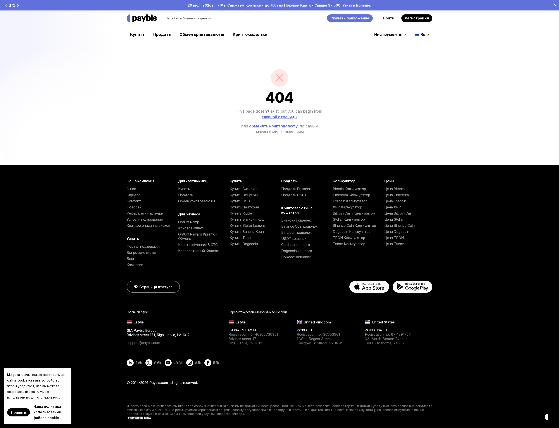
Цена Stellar (394, 219)
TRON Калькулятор (349, 237)
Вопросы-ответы (141, 252)
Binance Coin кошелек (299, 226)
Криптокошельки (250, 34)
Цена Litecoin (395, 201)
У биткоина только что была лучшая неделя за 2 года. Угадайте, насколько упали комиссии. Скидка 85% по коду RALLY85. (294, 5)
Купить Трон (240, 237)
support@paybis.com (143, 342)
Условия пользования (145, 219)
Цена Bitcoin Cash (399, 213)
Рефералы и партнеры (145, 213)
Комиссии (135, 265)
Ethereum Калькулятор (351, 195)
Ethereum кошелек (296, 232)
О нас (131, 189)
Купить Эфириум (244, 195)
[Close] (554, 5)
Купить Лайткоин (244, 207)
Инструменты (388, 34)
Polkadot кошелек (296, 257)
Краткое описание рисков (148, 225)
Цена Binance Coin (399, 225)
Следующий (17, 5)
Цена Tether (394, 244)
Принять (18, 412)
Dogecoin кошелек (296, 251)
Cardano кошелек (295, 244)
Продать (162, 34)
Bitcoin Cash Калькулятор (354, 213)
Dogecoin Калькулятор (352, 231)
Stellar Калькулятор (349, 219)
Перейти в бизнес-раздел (186, 18)
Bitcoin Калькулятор (349, 189)
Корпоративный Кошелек (199, 251)
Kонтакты (135, 201)
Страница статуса (156, 287)
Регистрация (417, 18)
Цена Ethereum (396, 195)
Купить (137, 34)
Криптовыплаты (191, 228)
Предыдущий (6, 5)
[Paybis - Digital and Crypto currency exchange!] (142, 18)
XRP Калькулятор (347, 207)
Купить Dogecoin (244, 244)
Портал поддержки (143, 246)
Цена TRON (394, 237)
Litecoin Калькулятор (350, 201)
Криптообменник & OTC (198, 244)
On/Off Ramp (188, 222)
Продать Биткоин (296, 189)
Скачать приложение (349, 18)
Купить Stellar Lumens (248, 225)
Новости (134, 207)
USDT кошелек (293, 238)
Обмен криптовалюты (201, 34)
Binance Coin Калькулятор (354, 225)
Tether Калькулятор (349, 244)
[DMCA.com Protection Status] (140, 419)
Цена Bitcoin (394, 189)
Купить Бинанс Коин (247, 231)
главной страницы (279, 117)
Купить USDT (241, 201)
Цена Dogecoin (396, 231)
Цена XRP (392, 207)
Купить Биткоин (243, 189)
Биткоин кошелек (296, 220)
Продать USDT (294, 195)
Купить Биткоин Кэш (247, 219)
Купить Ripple (241, 213)
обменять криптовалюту (273, 126)
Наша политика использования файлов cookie (47, 412)
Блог (131, 258)
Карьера (134, 195)
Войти (388, 18)
